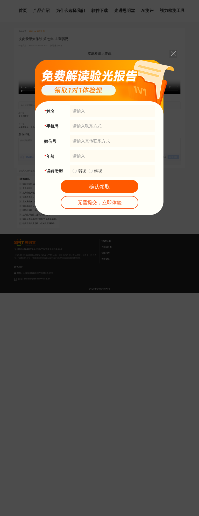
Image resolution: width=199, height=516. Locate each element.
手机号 (52, 126)
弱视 (82, 170)
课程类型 (54, 171)
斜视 (98, 170)
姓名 (50, 111)
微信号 (50, 141)
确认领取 (99, 187)
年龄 (50, 156)
